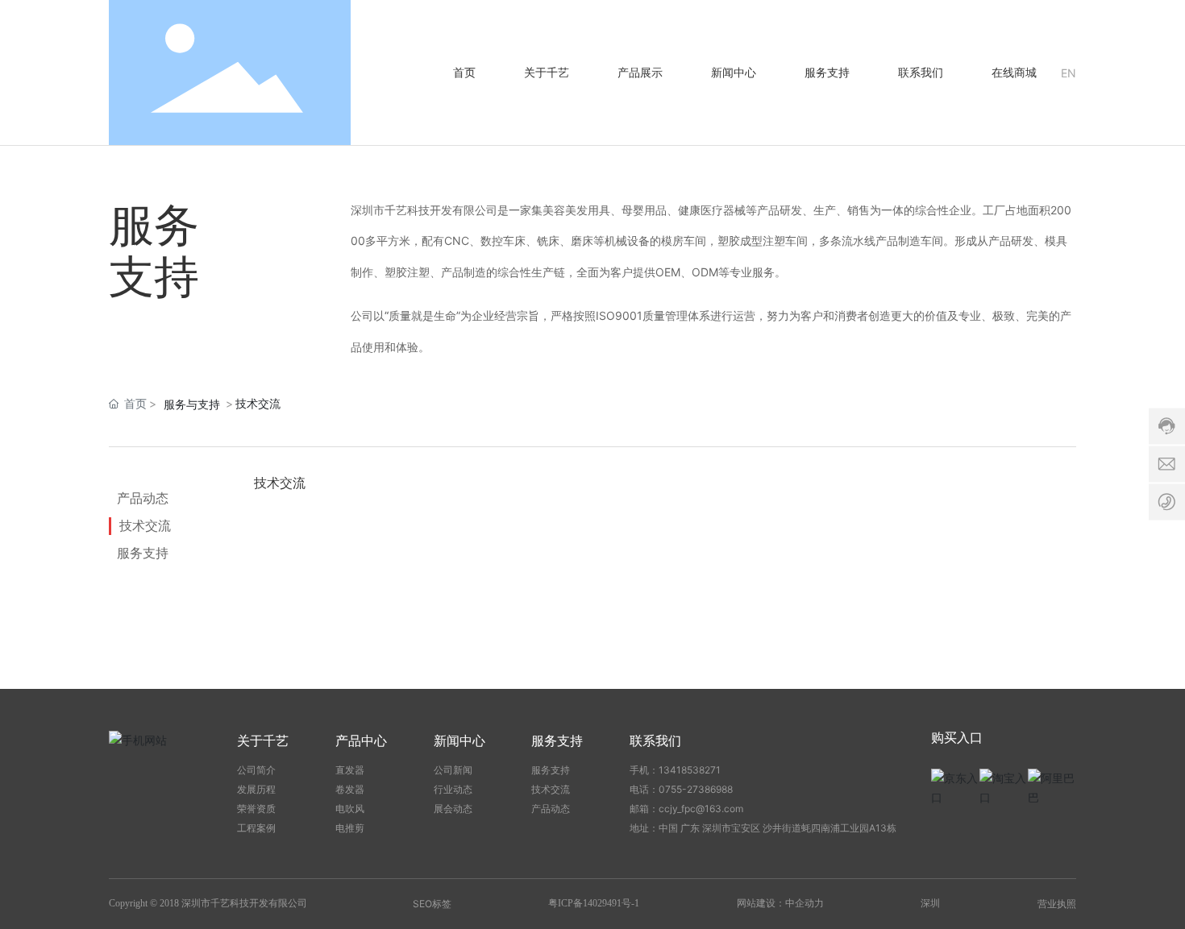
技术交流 (145, 525)
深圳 (930, 903)
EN (1068, 73)
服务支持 (142, 553)
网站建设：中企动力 (780, 903)
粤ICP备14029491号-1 (593, 903)
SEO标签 (432, 904)
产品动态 (142, 498)
